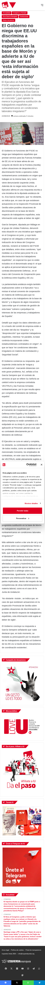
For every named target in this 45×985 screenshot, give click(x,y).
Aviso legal (5, 950)
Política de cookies (17, 950)
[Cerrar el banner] (41, 465)
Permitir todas (22, 511)
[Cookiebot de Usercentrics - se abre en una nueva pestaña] (27, 464)
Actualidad (6, 13)
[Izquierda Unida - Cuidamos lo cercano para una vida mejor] (9, 5)
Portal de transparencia (33, 950)
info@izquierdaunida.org (26, 954)
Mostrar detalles (31, 503)
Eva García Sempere (10, 16)
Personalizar (21, 518)
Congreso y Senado (19, 13)
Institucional (24, 16)
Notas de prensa (8, 20)
